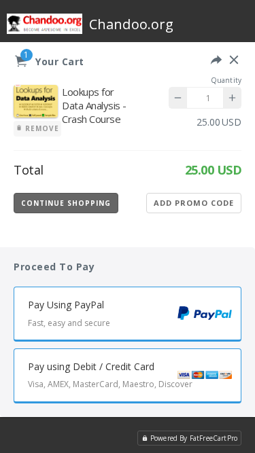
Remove (40, 128)
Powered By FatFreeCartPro (193, 438)
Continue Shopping (66, 203)
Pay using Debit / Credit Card (110, 375)
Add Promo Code (194, 203)
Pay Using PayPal (69, 313)
